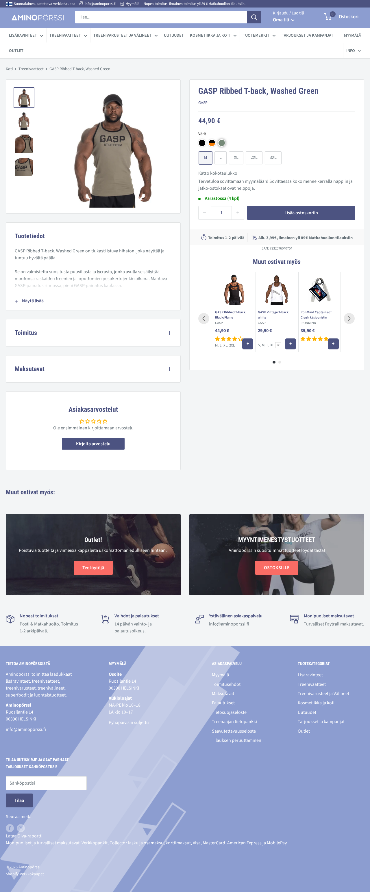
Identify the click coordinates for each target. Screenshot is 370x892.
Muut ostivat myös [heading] (276, 261)
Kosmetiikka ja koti (210, 35)
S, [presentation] (259, 345)
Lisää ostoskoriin (301, 213)
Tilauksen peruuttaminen (236, 740)
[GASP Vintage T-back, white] (277, 290)
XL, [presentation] (225, 345)
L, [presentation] (221, 345)
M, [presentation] (217, 345)
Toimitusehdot (226, 684)
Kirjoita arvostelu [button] (93, 444)
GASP (203, 103)
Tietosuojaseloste (229, 712)
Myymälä (132, 3)
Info (350, 51)
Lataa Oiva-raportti (24, 836)
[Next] (349, 318)
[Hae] (254, 17)
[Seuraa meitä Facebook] (10, 828)
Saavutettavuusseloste (234, 731)
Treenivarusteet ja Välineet (122, 35)
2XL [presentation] (232, 345)
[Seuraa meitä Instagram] (21, 828)
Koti (9, 69)
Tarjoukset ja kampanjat (307, 35)
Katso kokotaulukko (217, 173)
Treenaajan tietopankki (234, 721)
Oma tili (281, 19)
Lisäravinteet (23, 35)
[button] (202, 143)
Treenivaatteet (65, 35)
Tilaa (19, 800)
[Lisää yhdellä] (238, 212)
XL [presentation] (272, 345)
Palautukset (223, 703)
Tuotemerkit (256, 35)
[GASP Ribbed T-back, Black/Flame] (234, 290)
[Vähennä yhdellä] (205, 212)
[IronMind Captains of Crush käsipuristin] (320, 290)
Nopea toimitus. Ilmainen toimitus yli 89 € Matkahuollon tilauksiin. (194, 3)
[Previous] (203, 318)
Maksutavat (223, 693)
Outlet (16, 51)
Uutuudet (174, 35)
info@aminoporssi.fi (100, 3)
